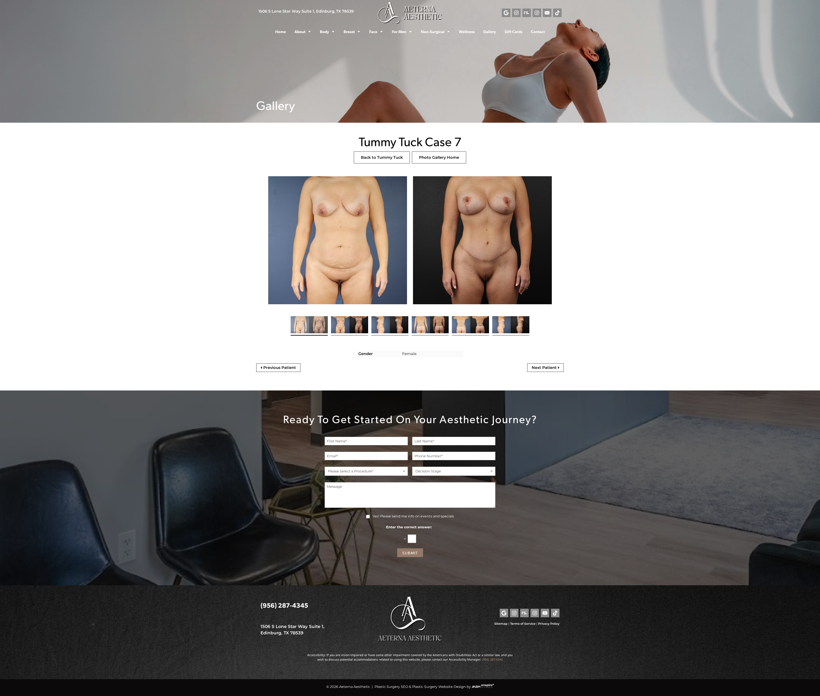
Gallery (489, 31)
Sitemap (501, 624)
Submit (410, 552)
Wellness (467, 31)
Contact (538, 31)
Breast (349, 31)
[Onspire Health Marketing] (487, 687)
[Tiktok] (557, 13)
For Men (399, 31)
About (299, 31)
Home (280, 31)
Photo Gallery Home (439, 157)
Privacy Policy (548, 624)
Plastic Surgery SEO (391, 687)
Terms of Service (523, 624)
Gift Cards (513, 31)
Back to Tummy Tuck (382, 157)
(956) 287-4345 (284, 605)
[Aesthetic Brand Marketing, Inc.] (476, 687)
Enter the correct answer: (410, 527)
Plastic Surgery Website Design (439, 687)
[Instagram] (516, 13)
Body (324, 31)
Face (373, 31)
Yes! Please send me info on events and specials (413, 516)
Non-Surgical (432, 31)
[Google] (506, 13)
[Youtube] (547, 13)
